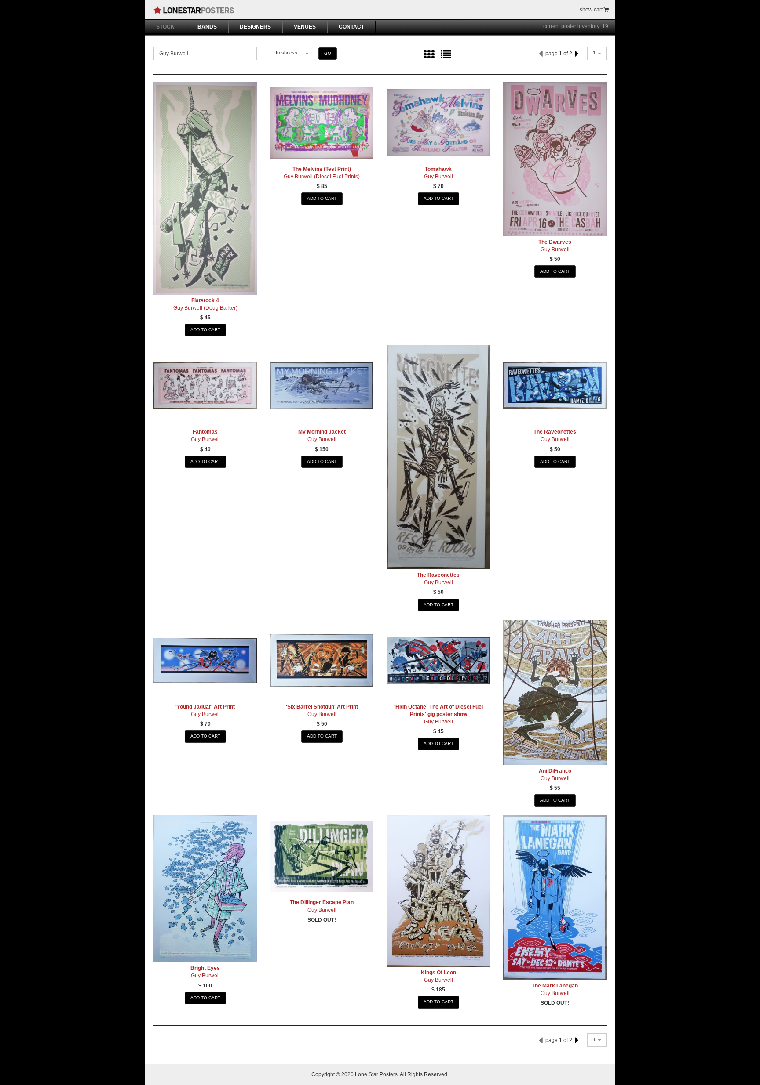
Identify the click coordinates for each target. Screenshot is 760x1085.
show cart (592, 10)
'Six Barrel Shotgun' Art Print (322, 707)
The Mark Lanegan (555, 986)
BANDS (207, 27)
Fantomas (205, 432)
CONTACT (351, 27)
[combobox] (292, 53)
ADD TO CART (205, 329)
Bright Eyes (205, 968)
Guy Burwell (438, 177)
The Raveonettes (438, 575)
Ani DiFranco (555, 771)
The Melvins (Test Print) (321, 169)
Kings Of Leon (438, 972)
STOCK (165, 27)
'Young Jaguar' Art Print (205, 707)
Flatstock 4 (205, 300)
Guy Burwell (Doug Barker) (205, 308)
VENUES (305, 27)
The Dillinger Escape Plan (322, 902)
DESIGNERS (255, 27)
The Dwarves (554, 242)
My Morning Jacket (322, 432)
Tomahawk (438, 169)
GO (327, 53)
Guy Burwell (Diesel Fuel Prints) (322, 177)
